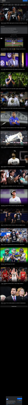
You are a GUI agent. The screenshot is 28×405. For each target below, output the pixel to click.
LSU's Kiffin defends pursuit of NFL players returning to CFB (13, 69)
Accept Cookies (20, 398)
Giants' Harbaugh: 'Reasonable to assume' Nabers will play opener (8, 29)
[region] (14, 400)
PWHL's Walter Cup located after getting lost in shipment (12, 147)
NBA (6, 2)
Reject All (20, 400)
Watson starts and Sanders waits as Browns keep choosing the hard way (9, 31)
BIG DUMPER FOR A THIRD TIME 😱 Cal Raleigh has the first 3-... (13, 48)
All (11, 36)
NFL (4, 2)
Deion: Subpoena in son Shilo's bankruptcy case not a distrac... (13, 108)
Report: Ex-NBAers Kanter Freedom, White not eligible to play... (13, 225)
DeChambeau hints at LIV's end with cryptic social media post (13, 88)
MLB (9, 2)
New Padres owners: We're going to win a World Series (7, 30)
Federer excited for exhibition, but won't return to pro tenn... (13, 186)
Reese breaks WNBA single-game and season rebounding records (14, 23)
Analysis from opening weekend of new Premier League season (13, 127)
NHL (7, 2)
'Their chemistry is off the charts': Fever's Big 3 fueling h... (12, 283)
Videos (16, 36)
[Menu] (1, 1)
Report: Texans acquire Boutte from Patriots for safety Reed (12, 244)
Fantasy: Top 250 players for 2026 (8, 264)
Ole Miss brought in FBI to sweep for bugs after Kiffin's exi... (12, 205)
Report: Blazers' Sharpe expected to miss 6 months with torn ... (13, 166)
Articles (13, 36)
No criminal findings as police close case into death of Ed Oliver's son (9, 32)
